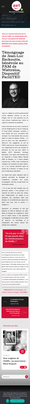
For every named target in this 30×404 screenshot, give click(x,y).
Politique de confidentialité (17, 400)
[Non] (28, 397)
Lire (22, 367)
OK (7, 400)
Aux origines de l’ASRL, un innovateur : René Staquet (15, 361)
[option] (15, 350)
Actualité (5, 15)
